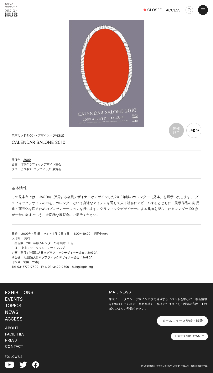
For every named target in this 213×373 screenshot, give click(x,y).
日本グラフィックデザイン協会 (40, 164)
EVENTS (14, 299)
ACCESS (173, 10)
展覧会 (56, 169)
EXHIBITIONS (19, 292)
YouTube (12, 364)
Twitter (24, 364)
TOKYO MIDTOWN (187, 336)
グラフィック (42, 169)
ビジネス (26, 169)
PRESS (11, 340)
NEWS (11, 312)
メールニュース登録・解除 (182, 321)
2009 (27, 159)
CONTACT (14, 346)
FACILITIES (15, 334)
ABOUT (12, 328)
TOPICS (13, 305)
